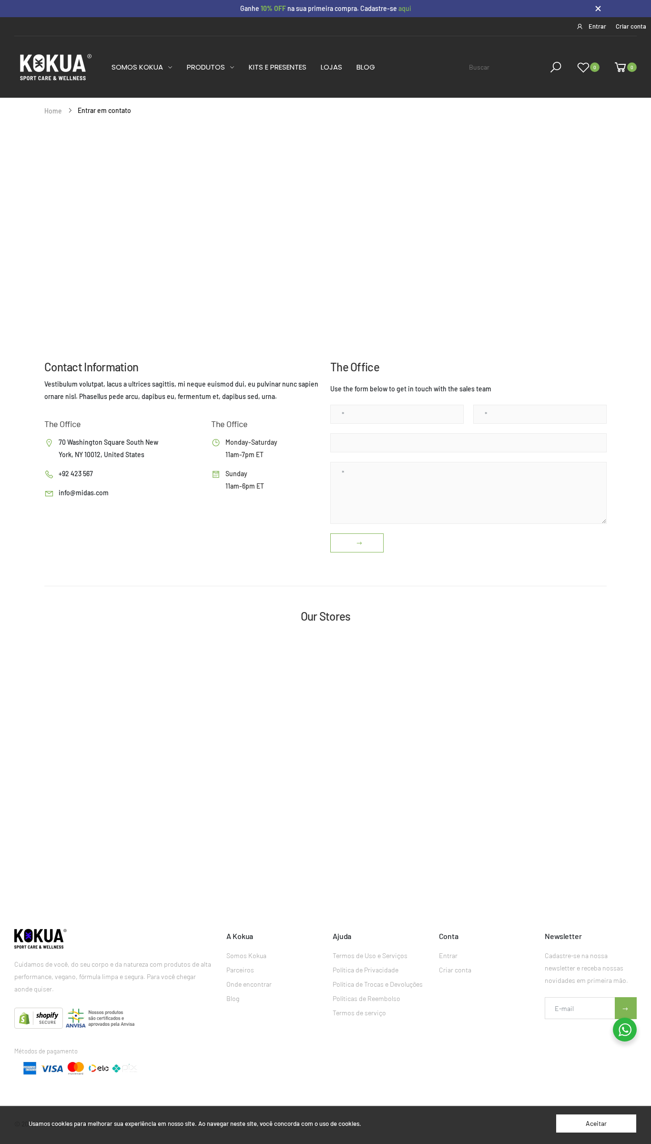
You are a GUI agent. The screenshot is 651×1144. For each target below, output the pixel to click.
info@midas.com (84, 493)
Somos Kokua (246, 955)
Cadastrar (626, 1008)
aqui (404, 8)
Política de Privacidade (365, 970)
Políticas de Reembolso (366, 998)
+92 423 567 (76, 474)
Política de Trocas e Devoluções (378, 984)
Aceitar (596, 1123)
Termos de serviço (359, 1013)
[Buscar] (557, 67)
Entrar (448, 955)
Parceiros (240, 970)
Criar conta (455, 970)
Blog (232, 998)
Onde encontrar (249, 984)
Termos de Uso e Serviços (370, 955)
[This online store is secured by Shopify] (39, 1017)
